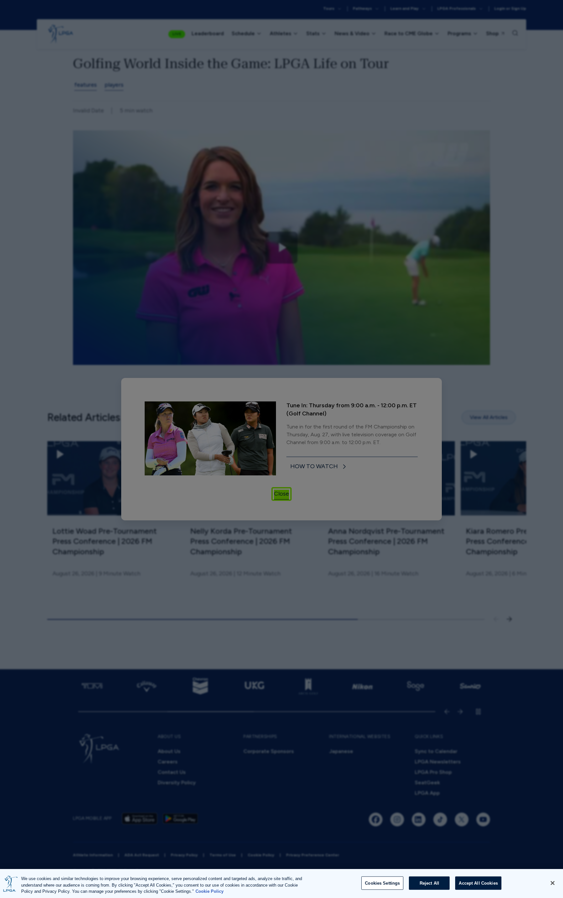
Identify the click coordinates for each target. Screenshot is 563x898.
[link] (319, 466)
